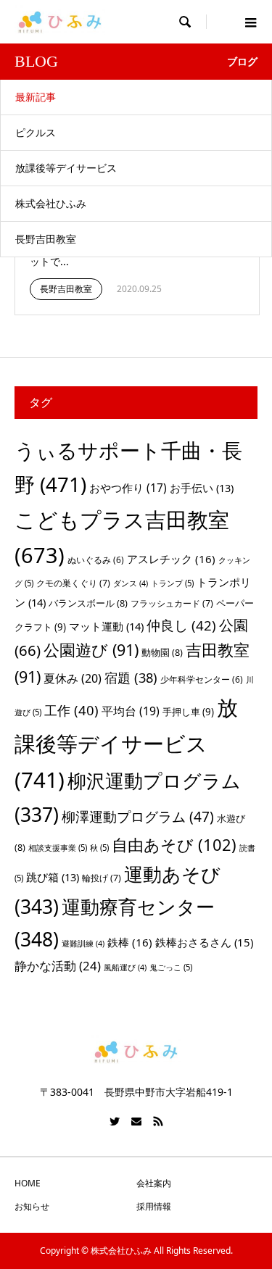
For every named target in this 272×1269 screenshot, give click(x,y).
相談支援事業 (57, 847)
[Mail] (136, 1121)
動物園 (162, 652)
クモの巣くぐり (73, 583)
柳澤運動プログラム (138, 816)
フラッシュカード (172, 603)
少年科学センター (201, 679)
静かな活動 (58, 965)
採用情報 (153, 1206)
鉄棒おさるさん (204, 942)
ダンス (130, 583)
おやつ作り (128, 488)
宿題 (130, 677)
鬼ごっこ (170, 967)
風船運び (125, 967)
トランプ (172, 583)
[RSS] (158, 1121)
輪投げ (101, 878)
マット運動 (106, 626)
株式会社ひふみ (50, 203)
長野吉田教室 (45, 239)
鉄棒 (129, 942)
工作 (71, 710)
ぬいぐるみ (95, 560)
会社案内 (153, 1183)
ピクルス (35, 132)
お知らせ (32, 1206)
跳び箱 (52, 877)
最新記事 (35, 97)
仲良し (181, 625)
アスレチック (171, 559)
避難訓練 (83, 944)
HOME (28, 1183)
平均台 (131, 711)
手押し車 (188, 711)
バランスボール (88, 602)
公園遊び (91, 649)
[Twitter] (115, 1121)
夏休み (73, 678)
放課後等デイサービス (66, 168)
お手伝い (202, 487)
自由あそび (174, 844)
